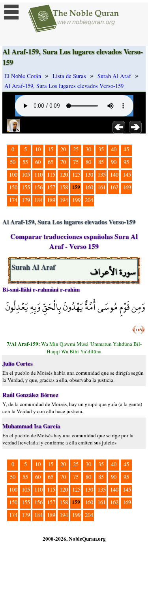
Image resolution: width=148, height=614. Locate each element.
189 (51, 200)
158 (64, 187)
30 (88, 149)
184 (38, 200)
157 (51, 187)
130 (89, 174)
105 (26, 174)
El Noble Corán (22, 76)
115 (51, 174)
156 (38, 187)
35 (101, 149)
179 (26, 200)
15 (50, 149)
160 (89, 187)
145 (127, 174)
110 (38, 174)
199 (76, 200)
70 (63, 162)
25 (76, 149)
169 (127, 187)
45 (126, 149)
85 (101, 162)
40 (113, 149)
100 (13, 174)
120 (64, 174)
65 (50, 162)
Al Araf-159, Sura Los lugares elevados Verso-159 (64, 86)
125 (76, 174)
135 (101, 174)
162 (114, 187)
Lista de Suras (69, 76)
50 (12, 162)
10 (38, 149)
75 (76, 162)
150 (13, 187)
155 (26, 187)
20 (63, 149)
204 (89, 200)
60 (38, 162)
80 (88, 162)
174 (13, 200)
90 (113, 162)
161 (101, 187)
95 (126, 162)
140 (114, 174)
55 (25, 162)
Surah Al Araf (114, 76)
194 (64, 200)
